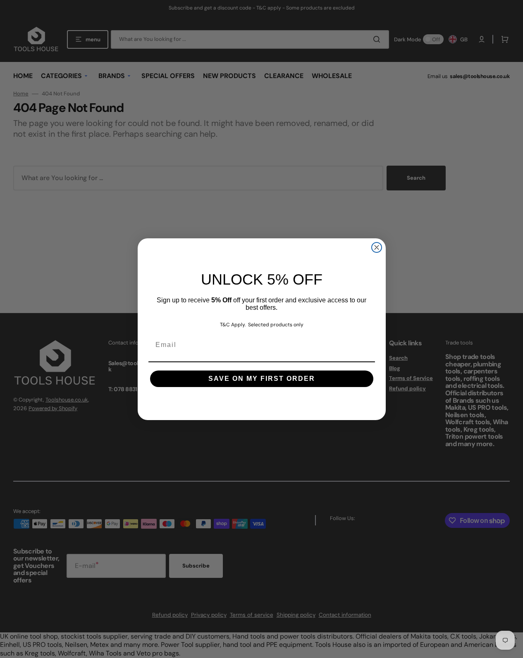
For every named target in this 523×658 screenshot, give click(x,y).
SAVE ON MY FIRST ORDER (261, 378)
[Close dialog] (377, 247)
